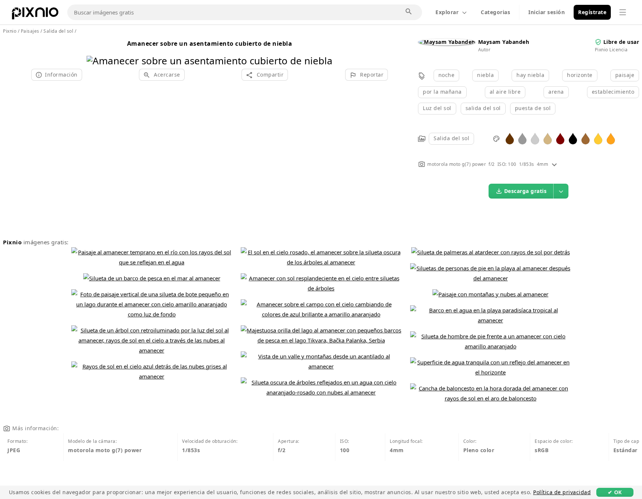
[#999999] (522, 138)
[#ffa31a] (611, 138)
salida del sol (483, 108)
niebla (485, 74)
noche (446, 74)
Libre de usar (621, 41)
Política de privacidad (562, 492)
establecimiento (613, 91)
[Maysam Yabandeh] (446, 41)
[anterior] (95, 51)
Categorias (495, 12)
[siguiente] (324, 51)
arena (556, 91)
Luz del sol (437, 108)
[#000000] (573, 138)
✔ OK (615, 492)
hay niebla (530, 74)
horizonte (580, 74)
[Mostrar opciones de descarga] (561, 191)
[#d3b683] (547, 138)
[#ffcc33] (598, 138)
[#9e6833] (585, 138)
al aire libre (505, 91)
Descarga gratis (525, 190)
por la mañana (442, 91)
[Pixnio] (35, 14)
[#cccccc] (535, 138)
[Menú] (622, 12)
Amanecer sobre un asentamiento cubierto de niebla (209, 43)
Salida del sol (451, 138)
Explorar (446, 12)
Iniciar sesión (546, 12)
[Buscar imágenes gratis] (409, 12)
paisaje (625, 74)
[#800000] (560, 138)
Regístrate (592, 12)
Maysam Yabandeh (503, 41)
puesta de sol (533, 108)
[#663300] (510, 138)
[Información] (554, 164)
